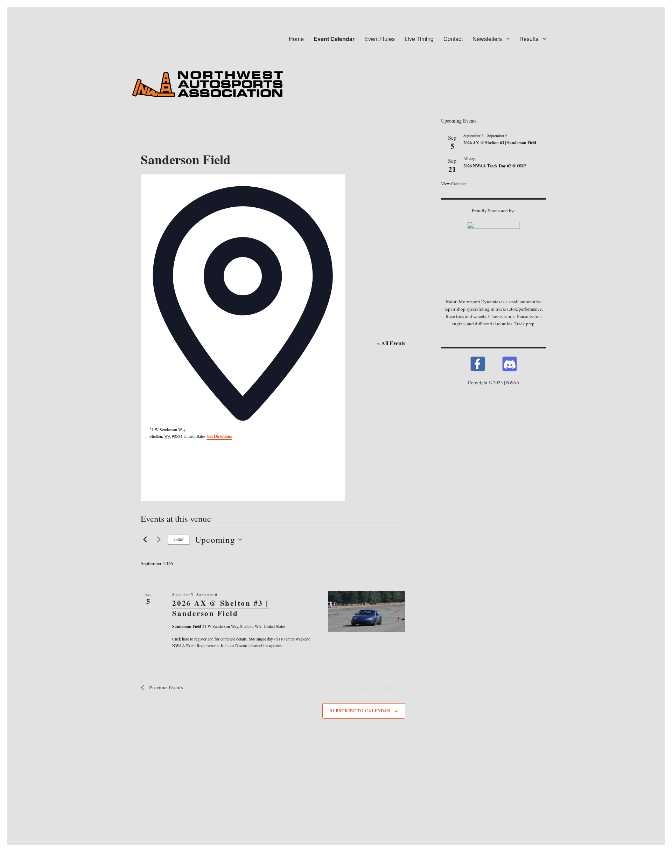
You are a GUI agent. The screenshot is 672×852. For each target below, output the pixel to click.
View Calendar (453, 183)
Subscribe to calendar (360, 711)
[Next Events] (158, 539)
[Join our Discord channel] (510, 364)
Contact (453, 39)
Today (179, 539)
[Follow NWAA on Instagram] (494, 364)
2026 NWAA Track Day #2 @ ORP (494, 166)
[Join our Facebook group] (478, 364)
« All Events (391, 343)
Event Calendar (334, 39)
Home (296, 39)
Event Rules (379, 39)
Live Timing (419, 39)
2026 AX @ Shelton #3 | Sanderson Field (220, 608)
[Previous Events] (145, 539)
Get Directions (219, 436)
